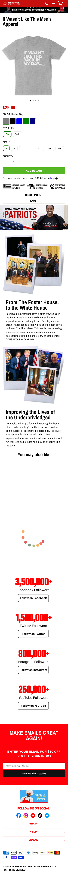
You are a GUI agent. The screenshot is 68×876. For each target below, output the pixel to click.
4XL (59, 148)
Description (33, 195)
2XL (39, 148)
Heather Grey (6, 121)
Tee (7, 134)
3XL (49, 148)
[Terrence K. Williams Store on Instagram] (25, 816)
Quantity (8, 156)
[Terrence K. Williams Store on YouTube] (33, 816)
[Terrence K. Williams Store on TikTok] (40, 816)
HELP (33, 831)
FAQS (33, 201)
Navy (33, 121)
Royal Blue (19, 121)
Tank (17, 134)
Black (13, 121)
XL (30, 148)
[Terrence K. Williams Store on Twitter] (47, 816)
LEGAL (33, 840)
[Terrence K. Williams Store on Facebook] (18, 816)
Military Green (26, 121)
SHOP (33, 823)
